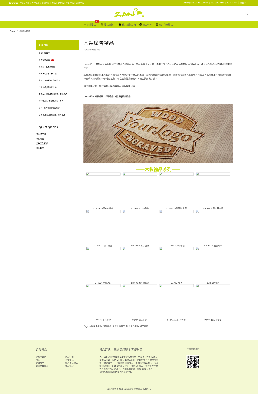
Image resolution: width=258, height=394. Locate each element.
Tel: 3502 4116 (217, 2)
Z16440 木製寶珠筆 (213, 245)
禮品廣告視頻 (42, 143)
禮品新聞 (40, 148)
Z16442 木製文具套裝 (213, 208)
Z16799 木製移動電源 (176, 208)
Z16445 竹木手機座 (140, 245)
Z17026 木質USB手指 (103, 208)
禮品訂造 (69, 357)
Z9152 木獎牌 (212, 282)
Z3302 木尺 (176, 282)
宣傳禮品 (40, 362)
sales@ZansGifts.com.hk (195, 2)
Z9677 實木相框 (139, 320)
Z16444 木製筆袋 (176, 245)
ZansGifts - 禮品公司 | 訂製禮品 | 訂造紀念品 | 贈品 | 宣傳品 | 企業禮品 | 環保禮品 (46, 2)
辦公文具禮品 (132, 326)
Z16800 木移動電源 (140, 282)
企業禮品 (69, 359)
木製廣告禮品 (24, 31)
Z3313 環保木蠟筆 (213, 320)
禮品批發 (144, 326)
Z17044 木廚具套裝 (176, 320)
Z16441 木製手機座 (103, 245)
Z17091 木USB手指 (140, 208)
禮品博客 (40, 138)
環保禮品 (107, 326)
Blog (13, 31)
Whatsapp (232, 2)
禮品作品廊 (41, 134)
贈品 (38, 359)
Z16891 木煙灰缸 (103, 282)
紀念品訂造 (41, 357)
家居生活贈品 (118, 326)
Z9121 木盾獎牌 (103, 320)
